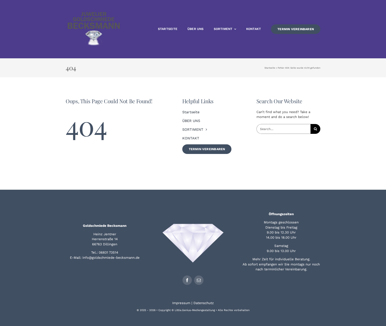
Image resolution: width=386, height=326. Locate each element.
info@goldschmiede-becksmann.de (111, 258)
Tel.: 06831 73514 (104, 252)
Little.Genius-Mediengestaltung (195, 310)
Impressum (181, 303)
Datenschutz (203, 303)
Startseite (269, 68)
